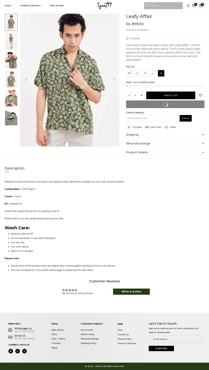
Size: (130, 66)
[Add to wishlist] (200, 95)
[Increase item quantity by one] (141, 95)
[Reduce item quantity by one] (129, 95)
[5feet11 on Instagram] (24, 351)
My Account (87, 330)
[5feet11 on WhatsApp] (17, 351)
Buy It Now (181, 105)
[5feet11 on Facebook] (10, 351)
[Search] (146, 5)
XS (129, 73)
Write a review (131, 291)
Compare (137, 127)
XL (161, 73)
